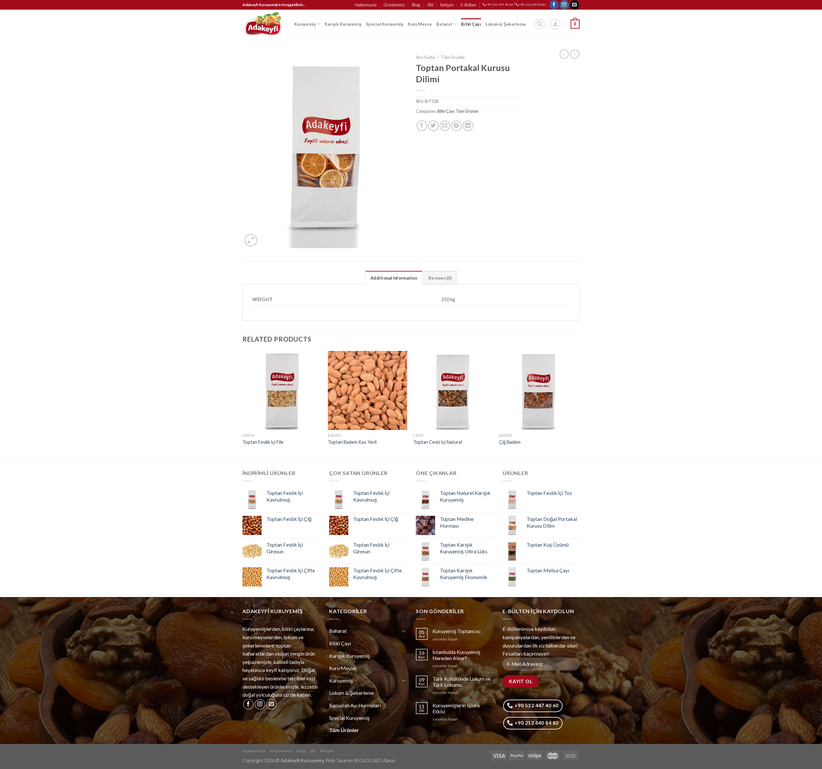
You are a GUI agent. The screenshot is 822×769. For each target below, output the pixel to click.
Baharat (444, 24)
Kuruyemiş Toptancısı (456, 631)
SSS (430, 4)
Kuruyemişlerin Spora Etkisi (456, 708)
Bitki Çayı (471, 24)
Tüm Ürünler (453, 57)
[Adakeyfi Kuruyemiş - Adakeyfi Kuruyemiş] (263, 24)
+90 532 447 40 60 (499, 4)
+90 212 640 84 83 (532, 4)
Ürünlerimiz (394, 4)
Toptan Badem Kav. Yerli (352, 442)
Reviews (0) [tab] (439, 278)
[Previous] (243, 404)
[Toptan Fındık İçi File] (282, 390)
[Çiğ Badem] (538, 390)
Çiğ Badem (509, 442)
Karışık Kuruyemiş (343, 24)
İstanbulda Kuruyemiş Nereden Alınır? (456, 655)
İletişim (447, 4)
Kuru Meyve (420, 24)
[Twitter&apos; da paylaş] (433, 126)
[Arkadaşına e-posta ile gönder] (445, 126)
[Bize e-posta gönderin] (574, 5)
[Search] (539, 24)
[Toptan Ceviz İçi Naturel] (453, 390)
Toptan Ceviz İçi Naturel (437, 442)
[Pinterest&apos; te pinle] (456, 126)
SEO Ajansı (384, 760)
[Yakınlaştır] (251, 240)
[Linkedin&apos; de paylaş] (468, 126)
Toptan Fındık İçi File (263, 442)
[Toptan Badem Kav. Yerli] (367, 390)
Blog (416, 4)
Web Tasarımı (339, 760)
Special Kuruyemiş (384, 24)
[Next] (577, 404)
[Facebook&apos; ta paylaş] (421, 126)
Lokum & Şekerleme (505, 24)
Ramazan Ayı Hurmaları (355, 705)
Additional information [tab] (394, 278)
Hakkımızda (366, 4)
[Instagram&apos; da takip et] (564, 5)
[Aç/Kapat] (403, 631)
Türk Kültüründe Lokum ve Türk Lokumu (462, 681)
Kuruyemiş (305, 24)
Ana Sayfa (425, 57)
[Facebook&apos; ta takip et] (554, 5)
